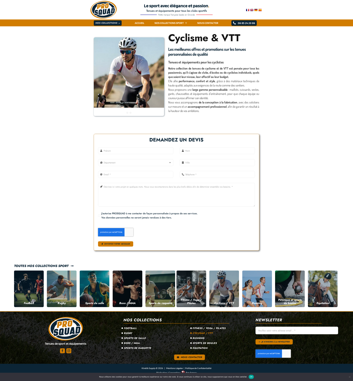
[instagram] (68, 350)
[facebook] (62, 350)
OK (251, 377)
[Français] (248, 10)
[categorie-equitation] (65, 318)
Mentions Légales (174, 368)
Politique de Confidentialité (198, 368)
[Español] (260, 10)
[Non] (349, 376)
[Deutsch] (256, 10)
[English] (252, 10)
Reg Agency (191, 372)
